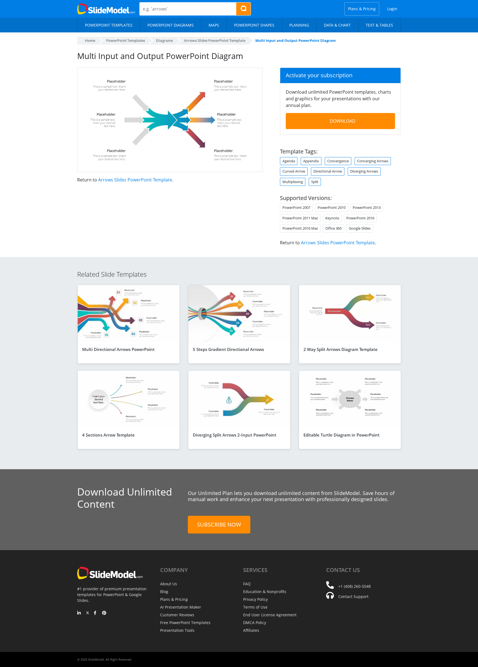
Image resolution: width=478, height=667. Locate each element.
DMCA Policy (254, 622)
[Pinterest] (104, 613)
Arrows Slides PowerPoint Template (135, 180)
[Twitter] (87, 613)
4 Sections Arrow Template (108, 435)
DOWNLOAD (342, 121)
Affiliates (251, 630)
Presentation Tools (177, 630)
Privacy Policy (255, 599)
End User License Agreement (270, 614)
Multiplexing (292, 181)
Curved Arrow (293, 171)
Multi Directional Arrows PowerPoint (118, 349)
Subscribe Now (219, 524)
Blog (164, 591)
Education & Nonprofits (264, 591)
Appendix (311, 160)
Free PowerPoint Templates (185, 622)
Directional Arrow (327, 171)
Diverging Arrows (364, 171)
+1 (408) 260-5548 (354, 586)
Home (90, 40)
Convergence (338, 160)
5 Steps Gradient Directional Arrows (228, 349)
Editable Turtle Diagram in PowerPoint (341, 435)
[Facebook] (96, 613)
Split (314, 181)
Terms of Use (255, 607)
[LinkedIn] (79, 613)
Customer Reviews (177, 614)
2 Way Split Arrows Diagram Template (340, 349)
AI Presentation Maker (180, 607)
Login (392, 8)
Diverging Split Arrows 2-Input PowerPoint (234, 435)
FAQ (247, 583)
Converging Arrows (372, 160)
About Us (168, 583)
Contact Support (353, 596)
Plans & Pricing (362, 8)
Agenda (288, 160)
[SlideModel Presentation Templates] (106, 8)
